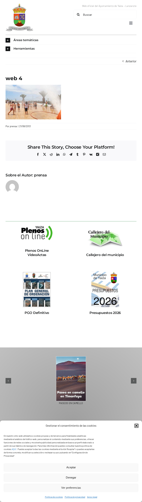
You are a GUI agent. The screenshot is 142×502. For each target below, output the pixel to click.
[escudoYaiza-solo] (19, 5)
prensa (13, 126)
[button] (136, 426)
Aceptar (71, 467)
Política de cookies (54, 497)
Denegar (71, 477)
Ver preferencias (71, 487)
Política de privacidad (75, 497)
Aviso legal (92, 497)
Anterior (131, 61)
